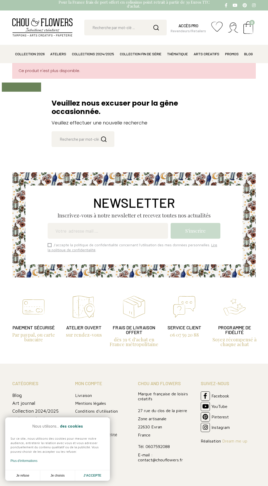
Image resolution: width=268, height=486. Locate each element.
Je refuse (22, 475)
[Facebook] (226, 5)
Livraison (83, 395)
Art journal (23, 403)
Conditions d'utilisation (96, 411)
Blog (17, 395)
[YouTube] (235, 5)
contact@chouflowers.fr (160, 459)
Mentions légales (90, 403)
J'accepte (92, 475)
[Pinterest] (244, 5)
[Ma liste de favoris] (217, 29)
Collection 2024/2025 (35, 411)
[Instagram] (253, 5)
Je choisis (58, 475)
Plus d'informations (23, 461)
